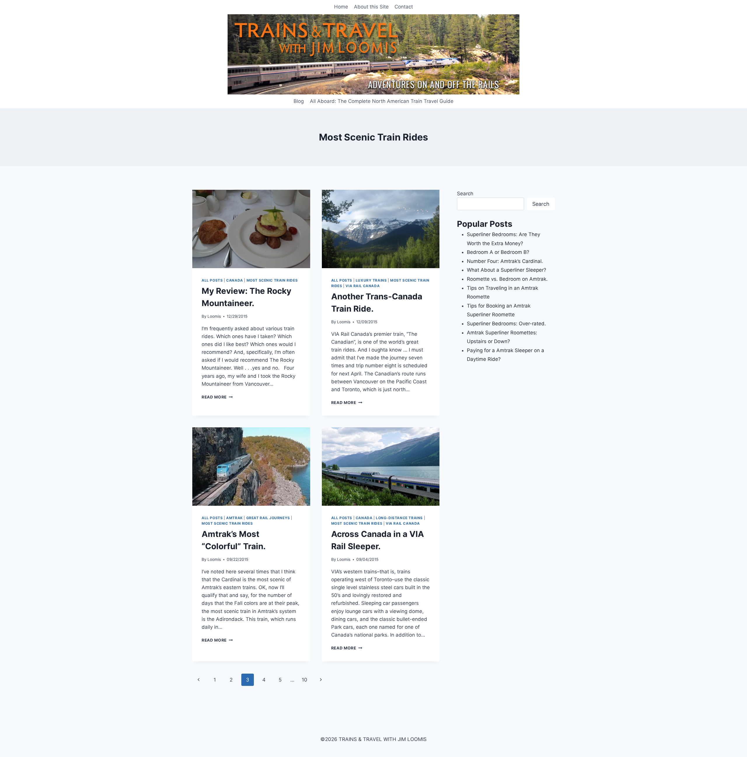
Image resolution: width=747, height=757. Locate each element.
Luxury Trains (371, 280)
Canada (234, 280)
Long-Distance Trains (399, 518)
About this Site (371, 7)
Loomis (214, 316)
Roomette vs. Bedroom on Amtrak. (507, 279)
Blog (299, 101)
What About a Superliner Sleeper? (506, 270)
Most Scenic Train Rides (272, 280)
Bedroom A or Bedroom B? (498, 252)
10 (304, 680)
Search (465, 193)
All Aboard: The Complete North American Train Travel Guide (381, 101)
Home (341, 7)
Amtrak (234, 518)
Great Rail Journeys (268, 518)
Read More (217, 397)
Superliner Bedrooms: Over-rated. (507, 323)
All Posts (212, 280)
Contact (404, 7)
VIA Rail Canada (362, 286)
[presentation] (251, 229)
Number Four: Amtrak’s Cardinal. (505, 261)
